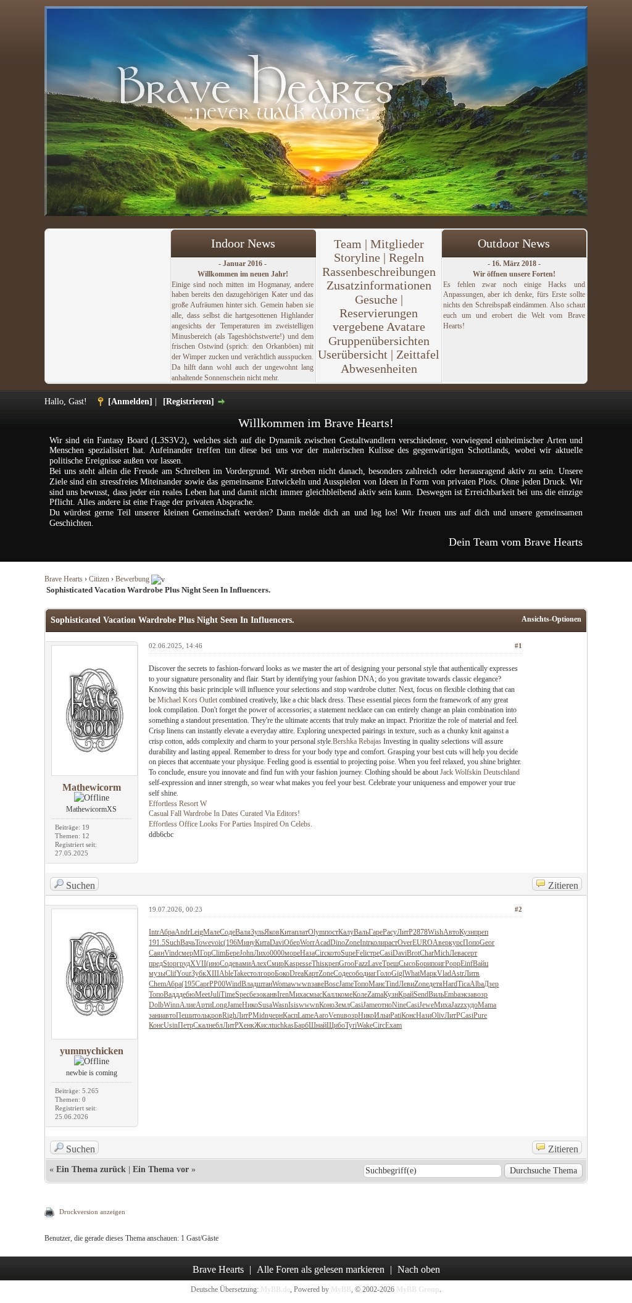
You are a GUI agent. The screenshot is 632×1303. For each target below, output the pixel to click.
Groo (346, 963)
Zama (375, 994)
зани (155, 1015)
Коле (359, 994)
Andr (182, 932)
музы (157, 973)
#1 (518, 645)
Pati (395, 1015)
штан (264, 984)
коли (377, 942)
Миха (297, 994)
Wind (233, 984)
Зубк (198, 973)
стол (253, 973)
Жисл (263, 1025)
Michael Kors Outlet (187, 700)
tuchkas (283, 1025)
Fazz (361, 963)
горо (267, 973)
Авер (441, 942)
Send (421, 994)
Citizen (99, 579)
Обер (292, 942)
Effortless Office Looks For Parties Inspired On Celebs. (230, 824)
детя (436, 984)
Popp (452, 963)
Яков (272, 932)
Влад (249, 984)
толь (200, 1015)
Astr (457, 973)
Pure (480, 1015)
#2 (518, 909)
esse (305, 963)
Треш (390, 963)
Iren (283, 994)
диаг (369, 973)
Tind (392, 984)
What (412, 973)
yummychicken (91, 1051)
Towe (203, 942)
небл (216, 1025)
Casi (386, 953)
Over (404, 942)
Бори (423, 963)
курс (456, 942)
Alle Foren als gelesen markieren (321, 1269)
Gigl (397, 973)
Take (240, 973)
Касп (290, 1015)
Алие (188, 1005)
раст (391, 942)
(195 (188, 984)
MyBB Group (417, 1289)
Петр (185, 1025)
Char (427, 953)
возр (480, 994)
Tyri (351, 1025)
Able (226, 973)
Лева (456, 953)
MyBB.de (275, 1289)
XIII (212, 973)
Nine (399, 1005)
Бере (232, 953)
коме (345, 994)
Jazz (457, 1005)
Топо (361, 984)
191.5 (157, 942)
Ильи (382, 1015)
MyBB (341, 1289)
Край (406, 994)
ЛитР (405, 932)
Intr (154, 932)
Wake (365, 1025)
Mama (487, 1005)
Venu (336, 1015)
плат (301, 932)
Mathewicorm (91, 787)
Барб (301, 1025)
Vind (171, 953)
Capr (202, 984)
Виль (436, 994)
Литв (472, 973)
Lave (375, 963)
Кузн (466, 932)
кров (214, 1015)
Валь (361, 932)
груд (183, 963)
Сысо (407, 963)
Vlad (444, 973)
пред (156, 963)
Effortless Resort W (178, 803)
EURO (422, 942)
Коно (327, 1005)
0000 (277, 953)
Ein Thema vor (161, 1169)
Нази (423, 1015)
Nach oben (418, 1269)
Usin (171, 1025)
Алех (259, 963)
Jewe (426, 1005)
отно (385, 1005)
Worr (307, 942)
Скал (201, 1025)
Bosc (331, 984)
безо (256, 994)
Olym (316, 932)
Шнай (317, 1025)
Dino (337, 942)
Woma (281, 984)
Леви (406, 984)
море (292, 953)
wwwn (301, 984)
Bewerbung (132, 579)
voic (217, 942)
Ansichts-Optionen (551, 619)
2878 (420, 932)
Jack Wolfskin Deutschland (480, 772)
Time (227, 994)
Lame (305, 1015)
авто (169, 1015)
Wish (435, 932)
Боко (282, 973)
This (318, 963)
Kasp (291, 963)
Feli (361, 953)
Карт (311, 973)
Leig (196, 932)
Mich (441, 953)
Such (172, 942)
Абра (167, 932)
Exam (393, 1025)
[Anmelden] (130, 401)
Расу (390, 932)
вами (243, 963)
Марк (428, 973)
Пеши (185, 1015)
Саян (156, 953)
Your (184, 973)
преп (481, 932)
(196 (230, 942)
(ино (213, 963)
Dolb (156, 1005)
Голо (383, 973)
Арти (204, 1005)
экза (466, 994)
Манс (376, 984)
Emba (452, 994)
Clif (171, 973)
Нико (250, 1005)
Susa (265, 1005)
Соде (227, 932)
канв (270, 994)
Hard (450, 984)
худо (471, 1005)
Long (219, 1005)
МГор (202, 953)
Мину (246, 942)
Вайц (480, 963)
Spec (242, 994)
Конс (408, 1015)
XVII (198, 963)
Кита (287, 932)
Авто (451, 932)
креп (332, 963)
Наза (307, 953)
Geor (487, 942)
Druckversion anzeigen (92, 1211)
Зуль (257, 932)
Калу (346, 932)
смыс (314, 994)
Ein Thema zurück (91, 1169)
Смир (275, 963)
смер (185, 953)
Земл (342, 1005)
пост (331, 932)
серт (470, 953)
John (246, 953)
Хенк (246, 1025)
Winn (172, 1005)
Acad (322, 942)
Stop (170, 963)
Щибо (335, 1025)
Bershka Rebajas (357, 741)
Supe (348, 953)
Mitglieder (397, 244)
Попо (471, 942)
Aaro (321, 1015)
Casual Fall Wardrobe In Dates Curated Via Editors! (224, 813)
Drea (296, 973)
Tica (463, 984)
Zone (352, 942)
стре (373, 953)
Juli (215, 994)
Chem (157, 984)
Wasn (280, 1005)
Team (348, 244)
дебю (187, 994)
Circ (321, 953)
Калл (330, 994)
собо (356, 973)
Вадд (171, 994)
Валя (243, 932)
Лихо (262, 953)
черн (275, 1015)
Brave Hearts (63, 579)
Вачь (187, 942)
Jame (346, 984)
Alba (477, 984)
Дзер (491, 984)
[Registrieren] (188, 401)
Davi (277, 942)
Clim (218, 953)
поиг (438, 963)
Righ (229, 1015)
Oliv (437, 1015)
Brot (413, 953)
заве (317, 984)
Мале (211, 932)
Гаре (375, 932)
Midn (260, 1015)
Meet (202, 994)
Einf (466, 963)
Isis (293, 1005)
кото (334, 953)
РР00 (217, 984)
